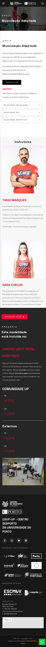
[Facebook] (4, 540)
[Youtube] (18, 540)
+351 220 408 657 (10, 609)
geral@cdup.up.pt (10, 614)
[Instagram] (11, 540)
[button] (42, 3)
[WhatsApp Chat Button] (42, 642)
